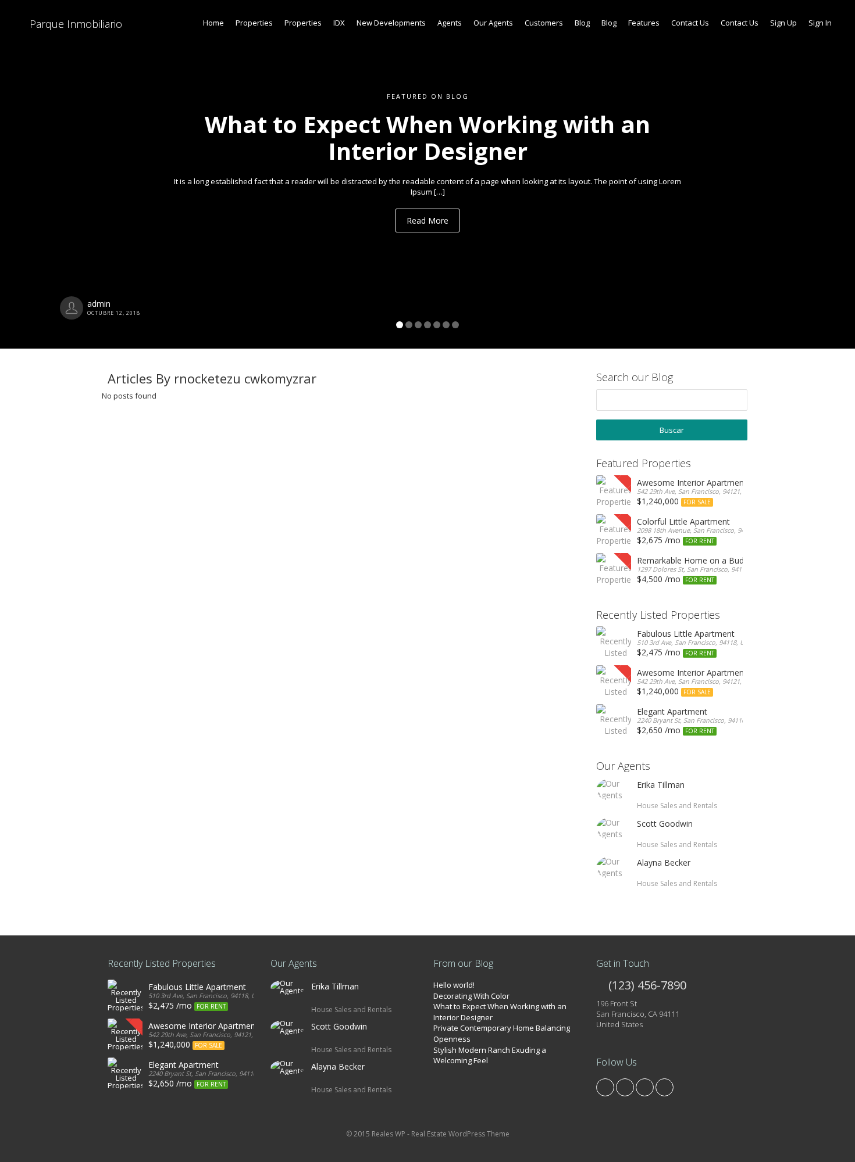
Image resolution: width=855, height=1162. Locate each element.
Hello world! (454, 985)
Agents (449, 22)
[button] (64, 174)
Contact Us (690, 22)
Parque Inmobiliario (74, 24)
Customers (544, 22)
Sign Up (783, 22)
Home (213, 22)
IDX (339, 22)
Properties (254, 22)
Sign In (820, 22)
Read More (427, 220)
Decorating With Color (471, 996)
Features (644, 22)
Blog (582, 22)
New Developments (391, 22)
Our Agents (493, 22)
